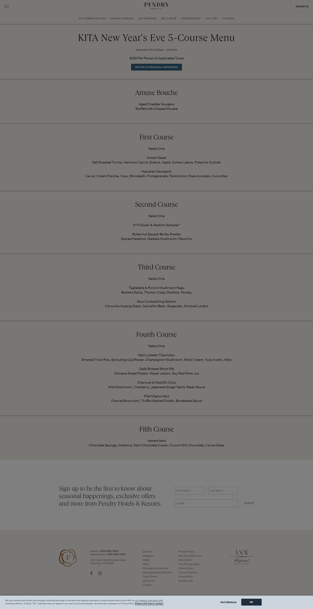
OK (251, 602)
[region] (156, 602)
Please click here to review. (149, 603)
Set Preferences (228, 602)
